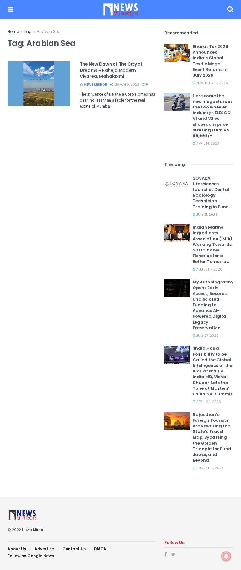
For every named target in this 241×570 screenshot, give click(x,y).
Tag (28, 31)
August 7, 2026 (208, 269)
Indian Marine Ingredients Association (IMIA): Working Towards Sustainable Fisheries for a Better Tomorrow (213, 244)
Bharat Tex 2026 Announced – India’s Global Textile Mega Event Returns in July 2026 (210, 61)
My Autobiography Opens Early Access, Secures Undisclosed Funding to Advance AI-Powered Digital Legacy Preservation (213, 305)
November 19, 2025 (211, 83)
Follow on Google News (31, 555)
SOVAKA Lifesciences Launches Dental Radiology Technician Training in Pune (211, 192)
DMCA (100, 549)
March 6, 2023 (126, 84)
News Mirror (95, 84)
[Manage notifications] (226, 556)
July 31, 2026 (206, 214)
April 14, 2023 (207, 143)
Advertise (44, 549)
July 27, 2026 (206, 335)
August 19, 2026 (209, 468)
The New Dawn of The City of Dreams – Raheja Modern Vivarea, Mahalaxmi (111, 70)
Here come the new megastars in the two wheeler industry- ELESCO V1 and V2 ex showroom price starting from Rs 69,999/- (212, 116)
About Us (17, 549)
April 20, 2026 (208, 401)
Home (13, 31)
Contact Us (74, 549)
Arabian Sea (49, 31)
